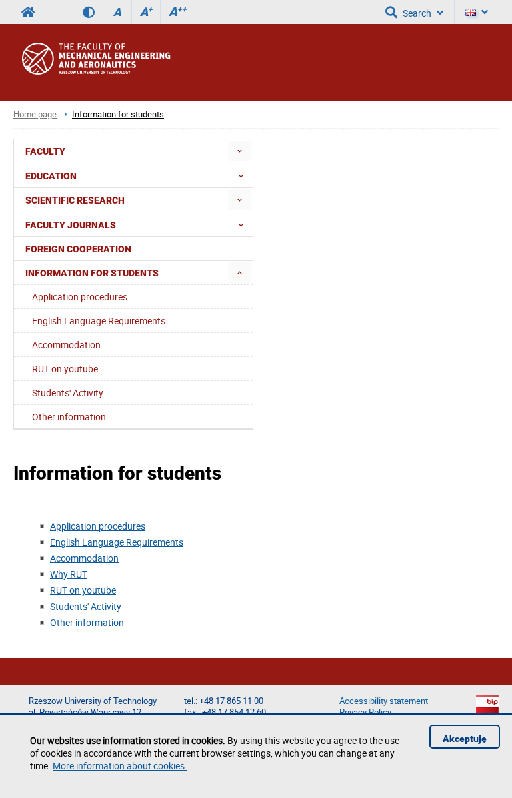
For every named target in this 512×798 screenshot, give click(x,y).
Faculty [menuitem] (45, 151)
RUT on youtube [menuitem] (65, 368)
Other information (87, 622)
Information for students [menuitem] (92, 273)
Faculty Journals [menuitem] (70, 225)
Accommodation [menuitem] (66, 344)
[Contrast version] (94, 12)
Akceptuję (465, 738)
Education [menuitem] (51, 176)
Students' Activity (85, 606)
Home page (35, 114)
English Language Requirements (116, 542)
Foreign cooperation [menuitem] (78, 249)
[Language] (477, 12)
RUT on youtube (83, 590)
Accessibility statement (383, 701)
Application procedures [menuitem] (79, 296)
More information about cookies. (120, 765)
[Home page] (108, 62)
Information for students (118, 114)
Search (417, 13)
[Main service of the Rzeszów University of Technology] (28, 12)
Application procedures (97, 526)
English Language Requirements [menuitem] (98, 320)
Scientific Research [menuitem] (75, 200)
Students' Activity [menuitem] (67, 392)
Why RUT (68, 574)
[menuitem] (239, 151)
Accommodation (84, 558)
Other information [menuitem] (69, 416)
